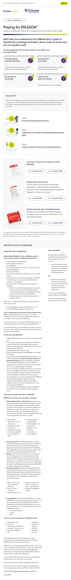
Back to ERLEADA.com (15, 20)
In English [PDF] (37, 171)
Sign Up (64, 3)
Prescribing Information (20, 571)
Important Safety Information (10, 3)
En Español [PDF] (56, 171)
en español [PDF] (57, 223)
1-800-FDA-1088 (33, 568)
